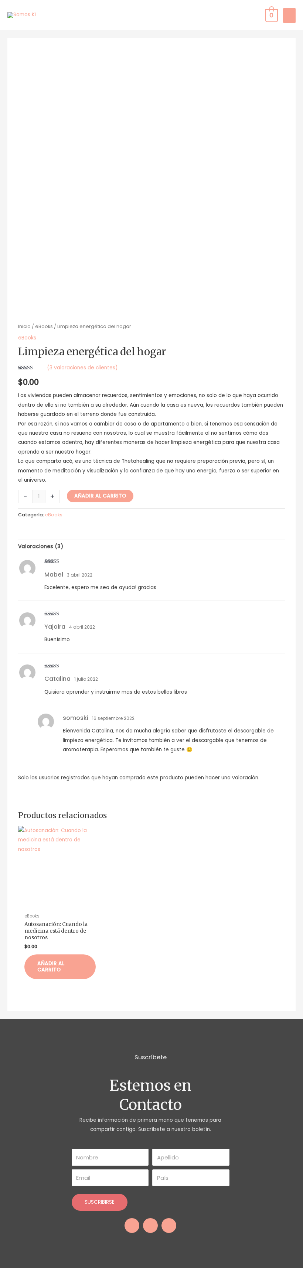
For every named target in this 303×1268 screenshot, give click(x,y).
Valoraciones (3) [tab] (40, 546)
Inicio (24, 326)
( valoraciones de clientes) (82, 367)
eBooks (44, 326)
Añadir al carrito (100, 495)
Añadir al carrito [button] (50, 967)
